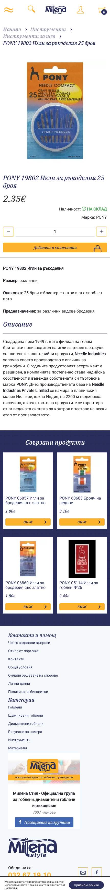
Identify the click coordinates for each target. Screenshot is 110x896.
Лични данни (19, 683)
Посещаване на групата (47, 822)
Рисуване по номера (25, 732)
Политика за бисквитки (28, 692)
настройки (11, 888)
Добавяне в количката (55, 247)
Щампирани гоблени (25, 715)
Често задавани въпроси (29, 643)
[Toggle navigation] (8, 10)
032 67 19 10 (29, 875)
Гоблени (15, 707)
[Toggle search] (31, 10)
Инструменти (19, 740)
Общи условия (20, 667)
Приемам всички (86, 885)
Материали (17, 748)
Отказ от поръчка (23, 651)
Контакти (16, 659)
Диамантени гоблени (25, 723)
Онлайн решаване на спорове (33, 675)
